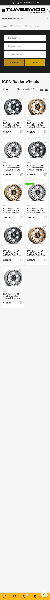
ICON (5, 120)
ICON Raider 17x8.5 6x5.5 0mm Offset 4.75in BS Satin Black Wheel (12, 254)
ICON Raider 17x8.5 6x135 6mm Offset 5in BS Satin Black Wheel (35, 169)
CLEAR (35, 62)
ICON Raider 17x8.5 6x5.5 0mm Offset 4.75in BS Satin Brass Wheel (36, 254)
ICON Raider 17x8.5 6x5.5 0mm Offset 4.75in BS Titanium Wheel (11, 297)
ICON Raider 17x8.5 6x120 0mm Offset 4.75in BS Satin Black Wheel (12, 126)
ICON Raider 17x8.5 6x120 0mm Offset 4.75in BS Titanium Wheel (11, 169)
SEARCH (14, 62)
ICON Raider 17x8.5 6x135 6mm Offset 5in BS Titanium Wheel (37, 210)
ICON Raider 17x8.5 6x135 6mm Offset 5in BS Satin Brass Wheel (11, 211)
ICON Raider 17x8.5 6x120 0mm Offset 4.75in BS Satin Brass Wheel (36, 126)
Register (35, 3)
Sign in (29, 3)
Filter (5, 89)
